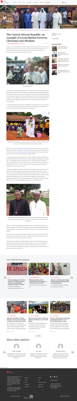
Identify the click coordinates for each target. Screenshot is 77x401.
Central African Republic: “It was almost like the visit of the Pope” (64, 72)
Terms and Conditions (42, 382)
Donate (47, 2)
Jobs (39, 380)
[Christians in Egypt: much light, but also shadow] (54, 48)
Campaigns (29, 2)
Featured (11, 30)
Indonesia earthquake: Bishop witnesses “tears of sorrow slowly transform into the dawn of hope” (16, 319)
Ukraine (37, 315)
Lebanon (56, 315)
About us (14, 2)
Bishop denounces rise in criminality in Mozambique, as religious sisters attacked (32, 281)
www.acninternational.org (15, 396)
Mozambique (30, 277)
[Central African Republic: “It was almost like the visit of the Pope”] (54, 72)
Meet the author (56, 38)
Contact (39, 377)
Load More (39, 335)
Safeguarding (40, 386)
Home (7, 30)
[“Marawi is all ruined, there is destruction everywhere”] (54, 66)
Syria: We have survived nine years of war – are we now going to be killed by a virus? (63, 60)
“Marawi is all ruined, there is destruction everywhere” (63, 65)
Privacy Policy (40, 384)
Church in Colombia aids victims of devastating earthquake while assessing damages (54, 281)
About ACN (27, 377)
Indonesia (12, 315)
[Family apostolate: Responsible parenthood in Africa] (54, 54)
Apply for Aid (42, 2)
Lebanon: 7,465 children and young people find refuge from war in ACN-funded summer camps (60, 319)
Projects (19, 2)
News (24, 2)
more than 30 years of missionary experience (24, 148)
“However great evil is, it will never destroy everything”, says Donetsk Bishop (38, 319)
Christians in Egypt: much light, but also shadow (63, 47)
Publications (35, 2)
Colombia (51, 277)
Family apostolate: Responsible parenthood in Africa (63, 54)
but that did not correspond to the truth (26, 152)
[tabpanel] (11, 277)
